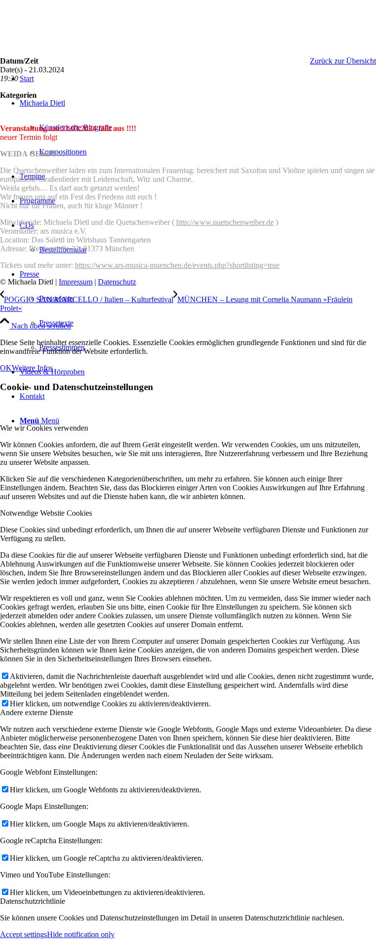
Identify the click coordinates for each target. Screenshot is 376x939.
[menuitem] (198, 311)
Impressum (76, 282)
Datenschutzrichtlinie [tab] (32, 901)
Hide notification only (81, 934)
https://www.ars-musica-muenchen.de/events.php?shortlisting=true (177, 265)
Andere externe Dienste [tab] (36, 712)
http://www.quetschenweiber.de (225, 222)
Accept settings (23, 934)
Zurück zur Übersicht (343, 61)
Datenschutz (117, 282)
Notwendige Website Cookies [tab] (46, 513)
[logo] (73, 46)
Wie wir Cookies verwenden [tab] (44, 428)
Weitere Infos (32, 368)
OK (6, 368)
